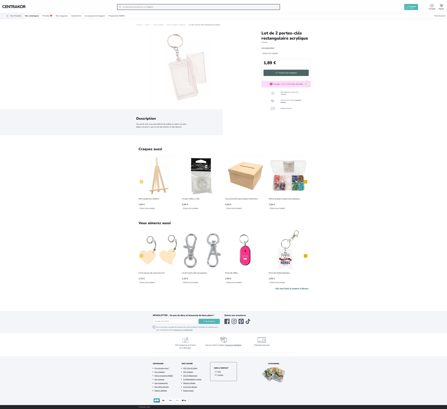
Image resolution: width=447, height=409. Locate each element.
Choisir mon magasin (270, 53)
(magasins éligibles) (233, 345)
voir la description (267, 48)
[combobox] (198, 7)
